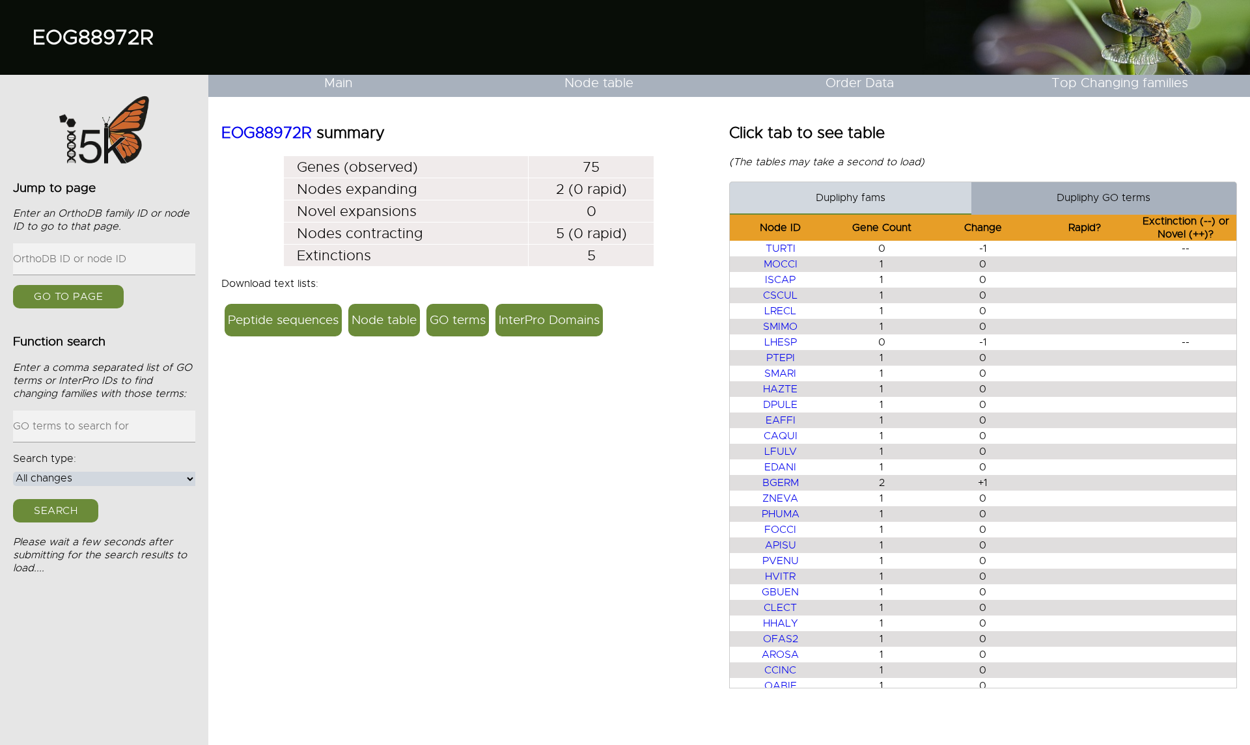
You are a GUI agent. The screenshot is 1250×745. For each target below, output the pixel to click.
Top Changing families (1119, 83)
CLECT (780, 607)
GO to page (68, 296)
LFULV (780, 451)
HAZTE (780, 389)
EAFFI (781, 420)
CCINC (780, 670)
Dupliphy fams (850, 197)
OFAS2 (780, 638)
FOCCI (780, 529)
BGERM (780, 482)
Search (55, 510)
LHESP (780, 342)
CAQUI (781, 435)
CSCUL (780, 295)
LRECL (780, 311)
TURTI (781, 248)
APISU (780, 545)
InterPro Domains (549, 320)
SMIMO (780, 326)
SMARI (780, 373)
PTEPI (780, 357)
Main (338, 83)
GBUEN (780, 592)
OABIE (780, 685)
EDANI (780, 467)
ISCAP (780, 279)
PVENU (780, 560)
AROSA (780, 654)
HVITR (780, 576)
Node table (598, 83)
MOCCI (781, 264)
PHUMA (780, 514)
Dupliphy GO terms (1103, 197)
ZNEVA (780, 498)
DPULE (780, 404)
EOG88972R (93, 37)
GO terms (458, 320)
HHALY (780, 623)
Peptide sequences (283, 320)
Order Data (860, 83)
